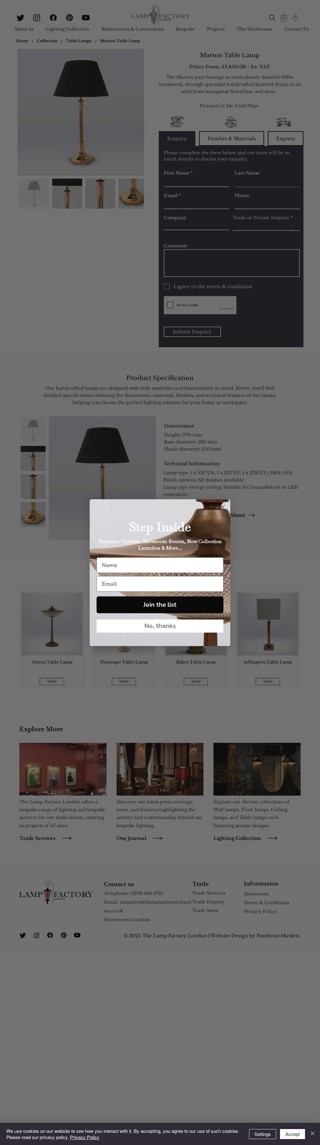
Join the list (160, 604)
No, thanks (160, 626)
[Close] (312, 1134)
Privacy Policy (84, 1137)
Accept (292, 1134)
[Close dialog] (222, 507)
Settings (262, 1134)
